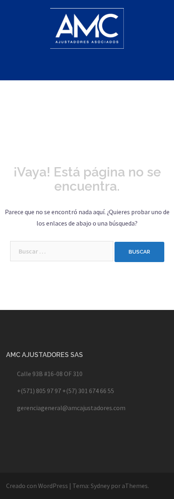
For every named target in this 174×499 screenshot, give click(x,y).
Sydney (100, 486)
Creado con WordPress (37, 486)
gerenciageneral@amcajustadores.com (71, 408)
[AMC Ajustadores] (87, 30)
